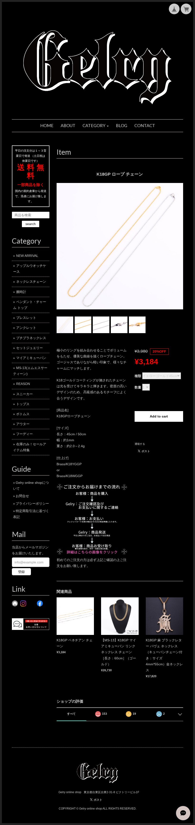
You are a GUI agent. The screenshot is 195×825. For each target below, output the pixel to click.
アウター (22, 424)
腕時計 (21, 292)
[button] (95, 126)
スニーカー (24, 394)
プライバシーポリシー (32, 503)
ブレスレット (26, 318)
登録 (21, 572)
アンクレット (26, 328)
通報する (140, 443)
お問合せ (22, 496)
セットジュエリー (29, 348)
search (30, 224)
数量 (138, 387)
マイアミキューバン (31, 358)
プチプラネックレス (31, 338)
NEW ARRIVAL (27, 256)
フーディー (24, 434)
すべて (71, 713)
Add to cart (159, 416)
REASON (23, 384)
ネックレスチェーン (31, 281)
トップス (22, 404)
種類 (138, 376)
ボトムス (22, 414)
